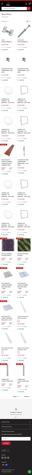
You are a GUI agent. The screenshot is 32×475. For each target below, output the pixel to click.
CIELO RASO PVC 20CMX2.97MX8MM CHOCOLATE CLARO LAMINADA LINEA (6, 162)
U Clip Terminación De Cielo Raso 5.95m (23, 317)
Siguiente (26, 396)
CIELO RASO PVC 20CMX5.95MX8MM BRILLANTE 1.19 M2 (6, 318)
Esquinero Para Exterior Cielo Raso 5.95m (23, 348)
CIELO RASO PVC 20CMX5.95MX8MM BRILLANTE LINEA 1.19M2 (6, 286)
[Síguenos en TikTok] (8, 458)
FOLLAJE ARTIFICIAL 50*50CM (22, 254)
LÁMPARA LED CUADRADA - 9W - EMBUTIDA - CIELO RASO (23, 194)
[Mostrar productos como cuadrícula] (27, 21)
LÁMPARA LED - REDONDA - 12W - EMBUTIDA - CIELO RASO (7, 225)
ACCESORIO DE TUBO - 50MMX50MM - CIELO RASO (7, 70)
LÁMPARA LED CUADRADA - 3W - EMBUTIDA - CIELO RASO (23, 100)
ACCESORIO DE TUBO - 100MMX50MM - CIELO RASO (23, 70)
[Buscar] (29, 8)
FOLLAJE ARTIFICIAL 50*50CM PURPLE (6, 254)
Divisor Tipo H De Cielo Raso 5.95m (7, 348)
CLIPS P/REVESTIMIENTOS (6, 40)
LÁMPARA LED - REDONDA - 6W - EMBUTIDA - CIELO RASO (7, 131)
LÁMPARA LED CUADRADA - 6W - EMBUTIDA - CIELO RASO (23, 131)
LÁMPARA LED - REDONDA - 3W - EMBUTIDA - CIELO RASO (7, 100)
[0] (29, 4)
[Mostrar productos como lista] (30, 21)
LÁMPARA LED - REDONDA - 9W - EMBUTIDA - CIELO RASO (7, 194)
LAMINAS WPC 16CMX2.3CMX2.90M (7, 380)
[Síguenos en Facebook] (2, 458)
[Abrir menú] (2, 3)
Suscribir (6, 443)
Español (4, 450)
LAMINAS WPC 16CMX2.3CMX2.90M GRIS (23, 381)
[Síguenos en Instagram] (5, 458)
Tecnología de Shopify (6, 471)
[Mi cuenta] (26, 4)
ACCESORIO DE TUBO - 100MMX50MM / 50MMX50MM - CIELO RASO (23, 162)
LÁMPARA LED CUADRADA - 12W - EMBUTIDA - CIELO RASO (23, 225)
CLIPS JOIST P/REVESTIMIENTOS (22, 40)
